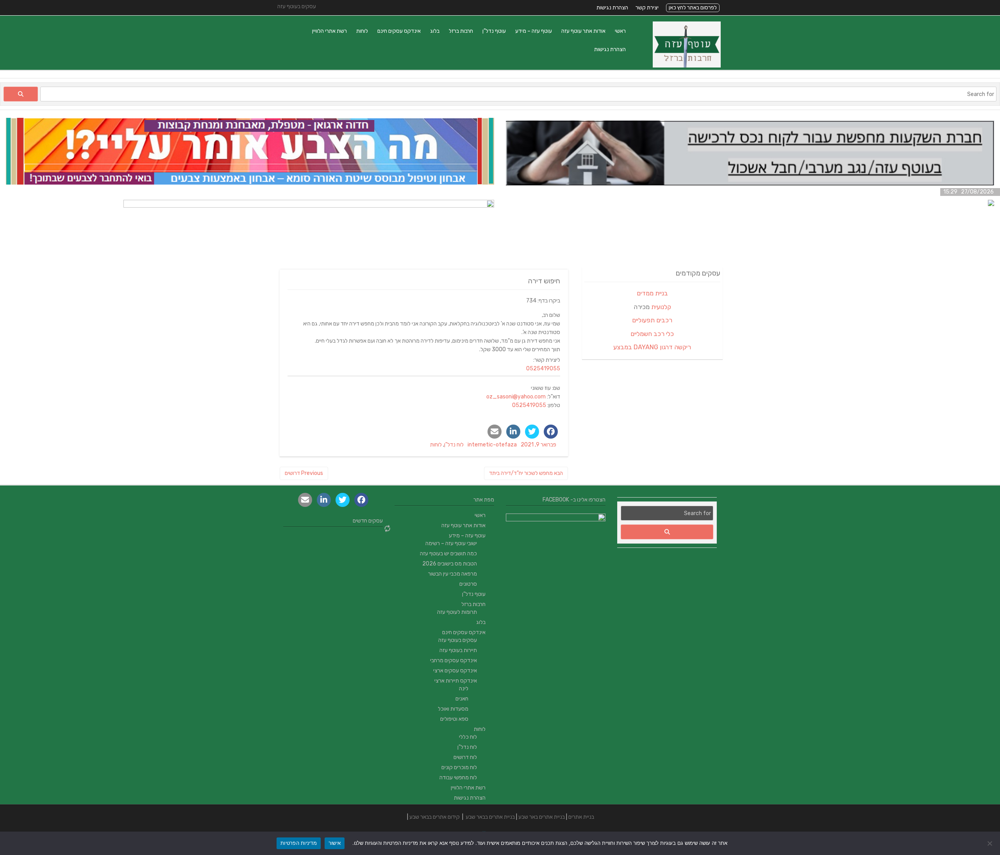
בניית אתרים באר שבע (541, 817)
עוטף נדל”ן (494, 31)
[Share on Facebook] (551, 432)
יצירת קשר (647, 7)
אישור (335, 843)
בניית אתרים (581, 817)
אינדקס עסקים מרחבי (453, 660)
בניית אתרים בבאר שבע (490, 817)
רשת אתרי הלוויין (329, 31)
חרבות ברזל (461, 31)
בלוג (434, 31)
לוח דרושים (465, 757)
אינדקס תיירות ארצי (455, 680)
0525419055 (543, 368)
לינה (463, 688)
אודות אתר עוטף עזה (583, 31)
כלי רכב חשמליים (652, 334)
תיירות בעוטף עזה (458, 650)
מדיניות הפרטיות (298, 843)
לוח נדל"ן (454, 444)
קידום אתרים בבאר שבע (434, 817)
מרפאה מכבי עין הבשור (452, 574)
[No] (990, 843)
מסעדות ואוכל (453, 709)
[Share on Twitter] (532, 432)
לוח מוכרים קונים (459, 767)
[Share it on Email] (495, 432)
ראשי (620, 31)
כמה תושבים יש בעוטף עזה (448, 553)
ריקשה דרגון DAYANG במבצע (652, 347)
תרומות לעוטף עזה (457, 612)
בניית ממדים (652, 293)
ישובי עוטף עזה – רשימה (451, 543)
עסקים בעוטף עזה (457, 640)
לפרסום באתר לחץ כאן (693, 7)
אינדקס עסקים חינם (399, 31)
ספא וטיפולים (454, 719)
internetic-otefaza (492, 444)
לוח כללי (468, 737)
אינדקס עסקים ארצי (455, 670)
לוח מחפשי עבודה (458, 777)
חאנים (461, 698)
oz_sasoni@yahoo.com (516, 396)
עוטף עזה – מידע (533, 31)
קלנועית (661, 307)
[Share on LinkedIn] (513, 432)
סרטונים (468, 584)
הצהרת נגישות (612, 7)
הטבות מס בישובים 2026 (449, 563)
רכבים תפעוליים (652, 320)
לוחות (362, 31)
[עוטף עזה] (687, 65)
